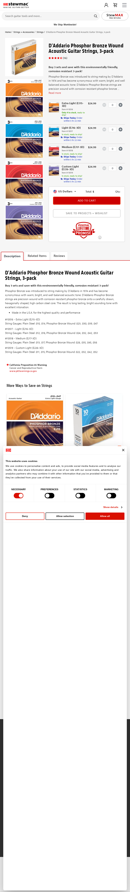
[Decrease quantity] (104, 105)
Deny (25, 516)
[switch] (49, 495)
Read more (55, 93)
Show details (110, 507)
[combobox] (51, 16)
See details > (99, 237)
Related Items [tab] (37, 256)
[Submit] (96, 16)
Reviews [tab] (59, 256)
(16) (65, 58)
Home (8, 32)
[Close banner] (123, 450)
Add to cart (87, 200)
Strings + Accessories (23, 32)
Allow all (105, 516)
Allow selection (65, 516)
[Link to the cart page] (115, 5)
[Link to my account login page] (106, 5)
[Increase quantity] (120, 105)
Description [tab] (12, 256)
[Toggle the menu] (124, 5)
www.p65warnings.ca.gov (23, 371)
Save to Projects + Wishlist (87, 213)
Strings (40, 32)
